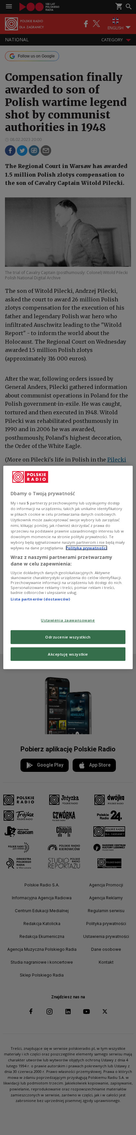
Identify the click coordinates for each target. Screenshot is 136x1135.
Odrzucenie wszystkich (68, 636)
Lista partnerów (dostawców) (40, 599)
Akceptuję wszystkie (68, 653)
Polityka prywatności (86, 547)
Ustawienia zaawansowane (68, 619)
